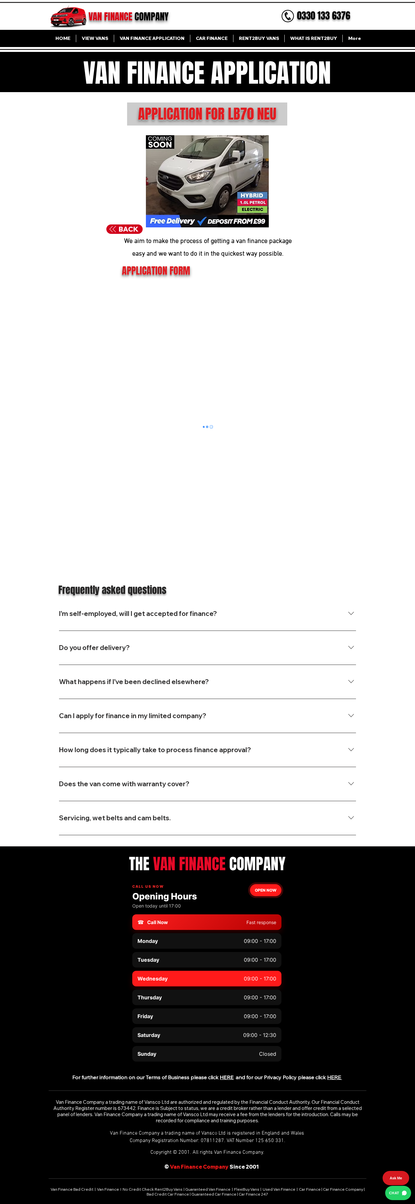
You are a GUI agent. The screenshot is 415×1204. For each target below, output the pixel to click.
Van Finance (108, 1189)
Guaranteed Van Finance (208, 1189)
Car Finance (310, 1189)
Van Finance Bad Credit (72, 1189)
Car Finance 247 (254, 1194)
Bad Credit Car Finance (168, 1194)
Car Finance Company (343, 1189)
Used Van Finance (279, 1189)
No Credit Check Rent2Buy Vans (152, 1189)
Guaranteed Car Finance (213, 1194)
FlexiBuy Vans (246, 1189)
